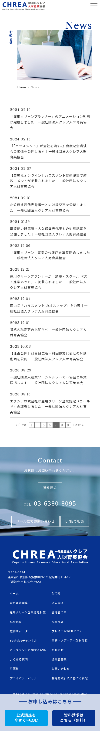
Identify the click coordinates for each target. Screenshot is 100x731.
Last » (78, 424)
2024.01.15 (20, 222)
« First (21, 424)
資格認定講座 (19, 603)
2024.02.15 (20, 139)
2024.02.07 (20, 169)
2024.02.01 (20, 198)
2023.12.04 (20, 299)
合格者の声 (59, 612)
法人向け (58, 603)
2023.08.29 (20, 370)
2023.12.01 (20, 323)
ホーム (14, 593)
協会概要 (58, 622)
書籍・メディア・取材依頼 (70, 640)
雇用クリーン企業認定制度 (28, 612)
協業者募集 (59, 659)
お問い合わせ (61, 668)
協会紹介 (16, 622)
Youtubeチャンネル (23, 640)
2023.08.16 (20, 394)
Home (22, 87)
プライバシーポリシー (25, 678)
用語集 (14, 668)
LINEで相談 (74, 521)
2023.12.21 (20, 269)
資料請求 (50, 487)
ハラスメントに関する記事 (28, 650)
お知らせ (58, 650)
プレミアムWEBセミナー (68, 631)
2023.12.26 (20, 246)
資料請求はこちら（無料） (74, 717)
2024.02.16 (20, 110)
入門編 (56, 593)
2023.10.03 (20, 346)
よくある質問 (19, 659)
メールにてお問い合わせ (35, 521)
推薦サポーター (20, 631)
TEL (50, 503)
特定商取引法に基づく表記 (70, 678)
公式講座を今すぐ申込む (26, 717)
